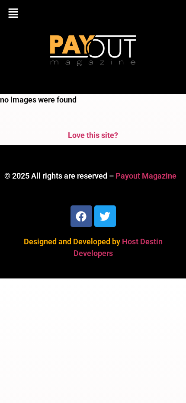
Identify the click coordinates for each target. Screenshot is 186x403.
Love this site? (93, 135)
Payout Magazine (145, 175)
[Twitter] (105, 216)
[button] (93, 13)
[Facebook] (81, 216)
